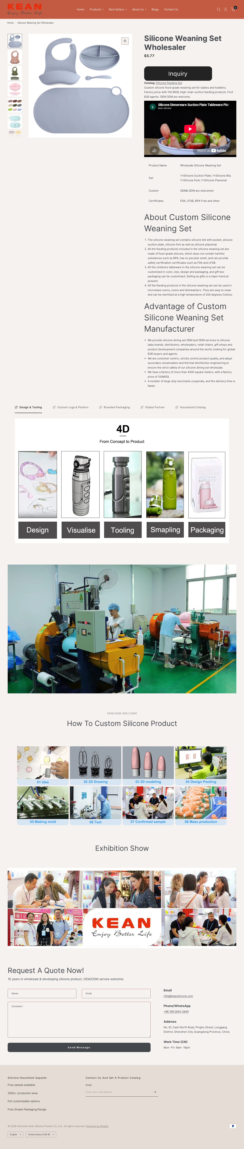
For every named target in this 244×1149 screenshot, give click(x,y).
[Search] (218, 9)
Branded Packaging (117, 407)
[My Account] (225, 9)
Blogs (155, 9)
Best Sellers (116, 9)
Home (80, 9)
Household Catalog (193, 407)
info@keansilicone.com (178, 996)
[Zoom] (125, 41)
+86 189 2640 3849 (176, 1011)
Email (89, 1085)
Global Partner (155, 407)
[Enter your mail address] (154, 1092)
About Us (138, 9)
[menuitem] (80, 9)
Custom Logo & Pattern (72, 407)
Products (95, 9)
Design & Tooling (30, 407)
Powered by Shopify (97, 1126)
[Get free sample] (178, 73)
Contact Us (171, 9)
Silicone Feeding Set (169, 83)
